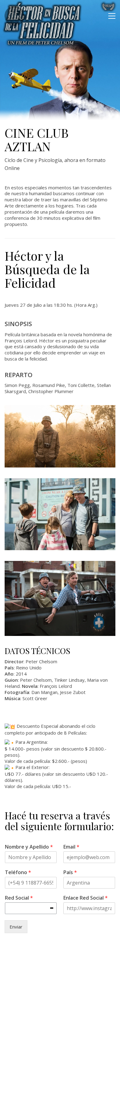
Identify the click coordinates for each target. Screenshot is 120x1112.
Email (71, 847)
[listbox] (31, 908)
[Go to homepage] (14, 16)
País (70, 872)
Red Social (19, 898)
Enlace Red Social (85, 898)
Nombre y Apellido (29, 847)
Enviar (16, 927)
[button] (111, 16)
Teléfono (18, 872)
